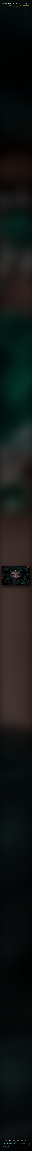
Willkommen (22, 1143)
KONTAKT (5, 1147)
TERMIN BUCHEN (8, 1143)
